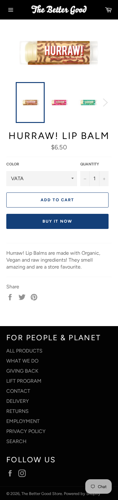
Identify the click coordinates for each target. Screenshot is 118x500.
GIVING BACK (22, 371)
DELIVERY (17, 401)
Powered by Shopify (82, 493)
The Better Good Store (41, 493)
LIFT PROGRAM (24, 381)
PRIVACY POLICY (26, 431)
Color (12, 164)
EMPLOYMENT (23, 421)
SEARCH (16, 441)
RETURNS (17, 411)
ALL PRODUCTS (24, 351)
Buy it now (57, 221)
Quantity (89, 164)
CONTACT (18, 391)
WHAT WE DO (22, 361)
